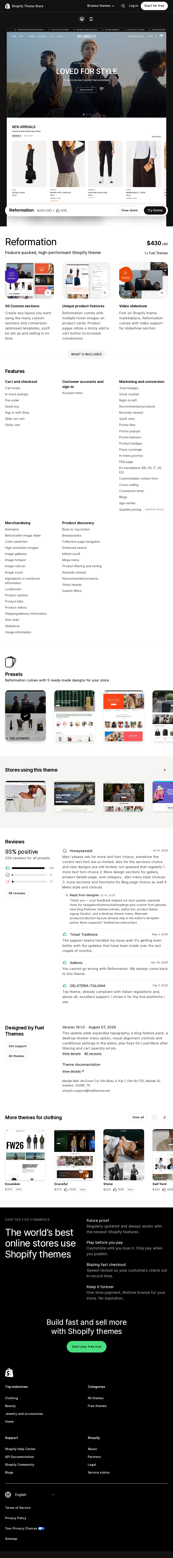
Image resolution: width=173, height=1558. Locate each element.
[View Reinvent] (74, 715)
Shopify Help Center (20, 1449)
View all (138, 1117)
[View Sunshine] (123, 715)
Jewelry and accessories (24, 1414)
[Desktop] (81, 19)
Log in (133, 6)
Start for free (154, 6)
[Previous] (154, 770)
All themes (16, 1056)
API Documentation (19, 1457)
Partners (94, 1457)
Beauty (10, 1406)
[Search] (123, 6)
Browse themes (99, 6)
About (92, 1449)
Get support (18, 1046)
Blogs (9, 1472)
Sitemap (11, 1539)
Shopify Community (19, 1465)
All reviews (17, 893)
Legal (92, 1465)
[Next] (164, 770)
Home (9, 1421)
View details (71, 1054)
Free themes (97, 1406)
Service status (99, 1472)
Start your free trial (86, 1347)
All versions (93, 1054)
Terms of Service (18, 1508)
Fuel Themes (158, 253)
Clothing (11, 1398)
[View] (25, 797)
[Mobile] (91, 19)
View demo (129, 210)
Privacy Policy (15, 1518)
